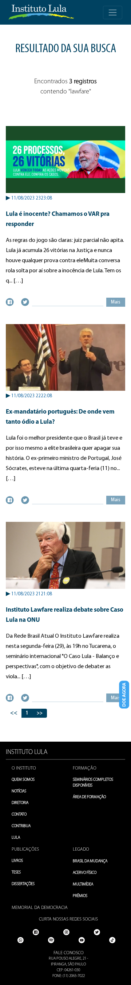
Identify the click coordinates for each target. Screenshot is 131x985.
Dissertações (23, 884)
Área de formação (89, 797)
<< (13, 713)
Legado (81, 849)
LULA (16, 838)
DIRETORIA (20, 803)
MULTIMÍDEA (83, 884)
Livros (17, 861)
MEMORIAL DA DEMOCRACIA (40, 907)
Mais (115, 302)
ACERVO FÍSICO (84, 873)
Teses (16, 873)
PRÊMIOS (80, 896)
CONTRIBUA (21, 826)
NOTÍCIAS (19, 791)
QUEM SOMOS (23, 780)
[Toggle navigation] (112, 12)
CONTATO (19, 815)
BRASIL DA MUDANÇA (90, 861)
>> (40, 713)
